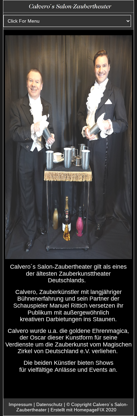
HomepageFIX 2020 (95, 409)
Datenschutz (49, 404)
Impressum (20, 404)
